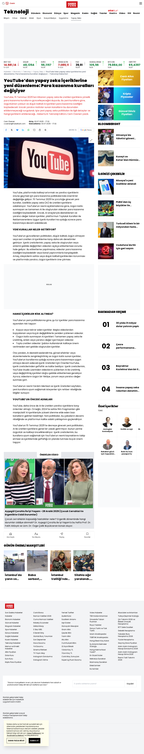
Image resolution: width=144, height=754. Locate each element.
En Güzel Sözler (96, 655)
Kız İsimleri (94, 669)
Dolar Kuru (9, 655)
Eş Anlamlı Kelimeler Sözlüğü (98, 645)
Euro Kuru (9, 659)
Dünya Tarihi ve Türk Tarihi (98, 629)
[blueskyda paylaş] (17, 130)
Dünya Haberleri (12, 633)
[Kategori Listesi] (140, 3)
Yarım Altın (66, 636)
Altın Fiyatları (10, 652)
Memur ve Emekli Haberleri (12, 647)
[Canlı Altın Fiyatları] (119, 78)
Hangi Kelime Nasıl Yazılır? (98, 651)
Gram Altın (66, 629)
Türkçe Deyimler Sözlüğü (128, 616)
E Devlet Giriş (38, 633)
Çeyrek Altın (66, 633)
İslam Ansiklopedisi (98, 634)
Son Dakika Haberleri (13, 612)
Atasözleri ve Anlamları (128, 612)
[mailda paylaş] (34, 130)
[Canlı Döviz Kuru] (119, 112)
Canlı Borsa (38, 612)
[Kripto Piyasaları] (119, 95)
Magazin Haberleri (13, 626)
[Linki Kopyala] (45, 130)
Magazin (75, 13)
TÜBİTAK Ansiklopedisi (99, 637)
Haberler (7, 71)
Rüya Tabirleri (95, 625)
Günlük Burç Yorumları (42, 636)
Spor (65, 13)
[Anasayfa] (9, 606)
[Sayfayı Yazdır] (40, 130)
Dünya (57, 13)
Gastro (113, 13)
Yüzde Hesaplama (126, 639)
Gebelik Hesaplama (126, 630)
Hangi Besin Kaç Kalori (99, 641)
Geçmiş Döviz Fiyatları (127, 643)
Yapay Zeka (76, 18)
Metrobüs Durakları (98, 659)
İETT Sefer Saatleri (125, 627)
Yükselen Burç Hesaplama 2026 (125, 635)
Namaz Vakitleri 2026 (42, 616)
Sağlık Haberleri (11, 636)
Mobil (31, 18)
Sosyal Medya (50, 18)
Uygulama (63, 18)
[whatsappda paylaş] (28, 130)
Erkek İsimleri (95, 665)
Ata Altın (65, 639)
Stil (129, 13)
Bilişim (6, 18)
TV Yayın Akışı (39, 653)
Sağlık (94, 13)
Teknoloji (16, 11)
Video (122, 13)
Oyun (39, 18)
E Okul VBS (37, 629)
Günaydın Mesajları (70, 626)
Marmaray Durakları (98, 662)
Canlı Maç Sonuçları (70, 656)
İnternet (23, 18)
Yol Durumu (38, 646)
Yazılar (103, 13)
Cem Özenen (9, 121)
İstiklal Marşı (38, 626)
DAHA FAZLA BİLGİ (16, 740)
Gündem (35, 13)
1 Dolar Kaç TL (67, 650)
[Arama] (3, 3)
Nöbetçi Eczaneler (40, 623)
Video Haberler (96, 612)
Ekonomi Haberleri (12, 619)
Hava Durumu (39, 643)
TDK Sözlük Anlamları (99, 616)
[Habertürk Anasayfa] (72, 4)
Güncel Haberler (12, 623)
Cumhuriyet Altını (69, 643)
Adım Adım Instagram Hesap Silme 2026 (127, 653)
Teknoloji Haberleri (12, 643)
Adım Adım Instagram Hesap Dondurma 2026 (128, 647)
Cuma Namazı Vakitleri (43, 619)
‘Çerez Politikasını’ (33, 733)
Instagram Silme (40, 660)
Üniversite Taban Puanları (97, 620)
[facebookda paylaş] (6, 130)
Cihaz (14, 18)
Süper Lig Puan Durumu (71, 660)
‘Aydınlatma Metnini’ (15, 735)
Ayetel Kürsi (66, 616)
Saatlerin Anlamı (69, 619)
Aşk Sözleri (66, 623)
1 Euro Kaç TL (67, 653)
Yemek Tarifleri (68, 612)
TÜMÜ (100, 410)
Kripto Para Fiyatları (13, 662)
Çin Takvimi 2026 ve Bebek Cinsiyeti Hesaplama (126, 621)
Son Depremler (39, 639)
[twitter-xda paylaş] (11, 130)
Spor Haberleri (11, 629)
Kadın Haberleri (11, 639)
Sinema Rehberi (40, 650)
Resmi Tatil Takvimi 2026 (126, 658)
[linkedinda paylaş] (23, 130)
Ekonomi (47, 13)
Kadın (85, 13)
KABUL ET (34, 740)
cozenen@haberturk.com (14, 123)
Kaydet (130, 683)
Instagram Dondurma (42, 656)
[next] (92, 566)
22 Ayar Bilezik (67, 646)
